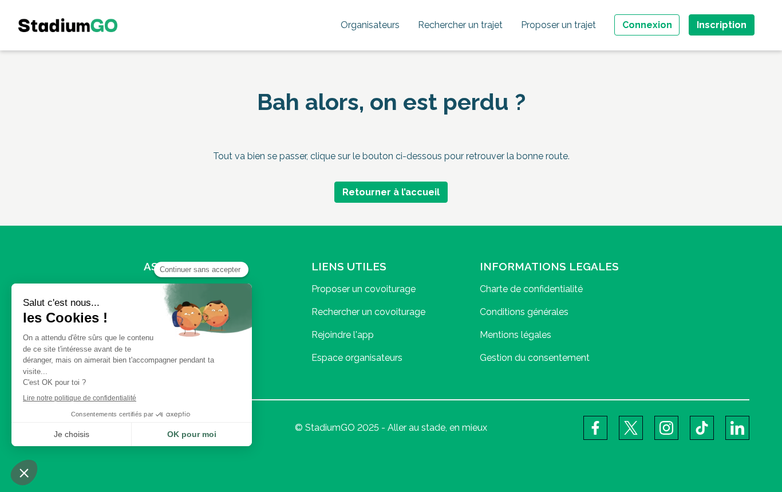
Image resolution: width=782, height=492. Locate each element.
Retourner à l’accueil (391, 192)
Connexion (647, 24)
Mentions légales (515, 334)
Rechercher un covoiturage (368, 311)
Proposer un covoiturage (363, 289)
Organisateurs (370, 24)
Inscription (722, 24)
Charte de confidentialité (531, 289)
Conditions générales (524, 311)
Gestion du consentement (535, 357)
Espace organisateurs (356, 357)
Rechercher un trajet (460, 24)
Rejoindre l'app (342, 334)
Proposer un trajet (558, 24)
